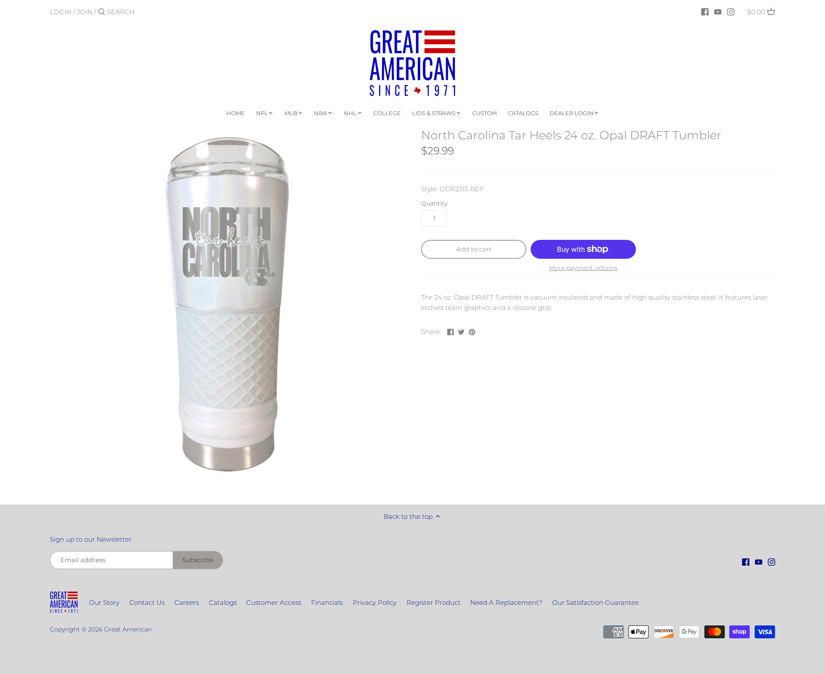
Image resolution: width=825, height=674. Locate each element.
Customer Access (273, 602)
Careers (186, 602)
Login (60, 12)
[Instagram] (730, 11)
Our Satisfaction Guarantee (595, 602)
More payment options (583, 268)
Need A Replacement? (506, 602)
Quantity (434, 203)
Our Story (104, 602)
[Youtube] (717, 11)
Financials (327, 602)
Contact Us (147, 602)
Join (84, 12)
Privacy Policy (375, 602)
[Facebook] (705, 11)
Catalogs (223, 602)
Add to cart (474, 249)
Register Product (433, 602)
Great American (128, 629)
